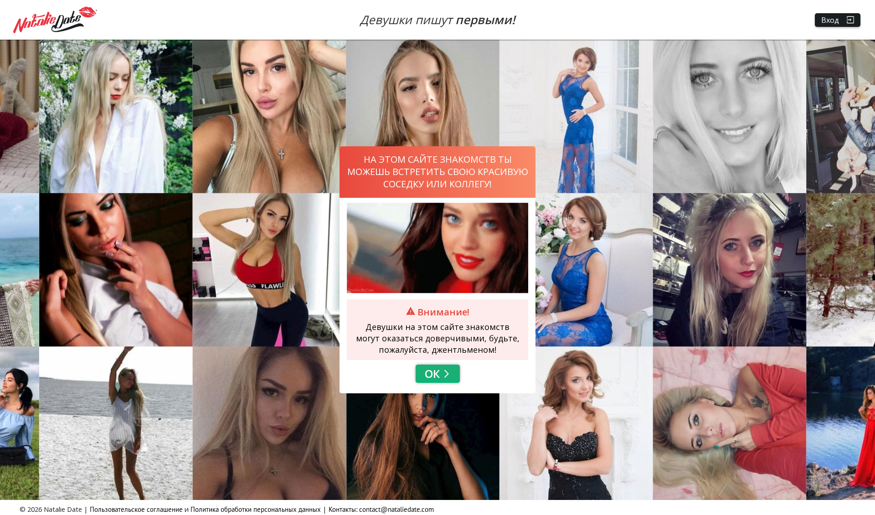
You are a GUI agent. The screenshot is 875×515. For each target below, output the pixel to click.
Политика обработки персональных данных (255, 509)
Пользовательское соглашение (136, 509)
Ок (432, 373)
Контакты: (344, 509)
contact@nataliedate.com (396, 509)
